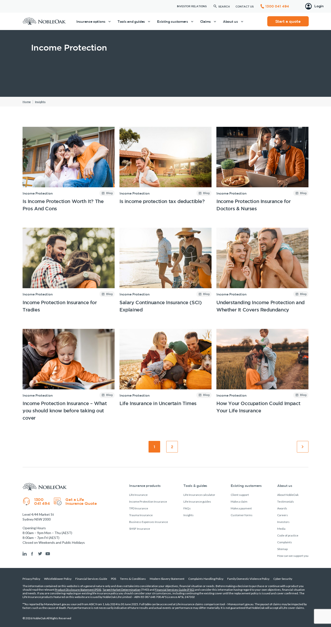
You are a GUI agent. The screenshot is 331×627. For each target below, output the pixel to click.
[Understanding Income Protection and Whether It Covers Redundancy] (262, 270)
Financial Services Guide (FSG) (174, 589)
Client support (240, 495)
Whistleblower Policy (57, 579)
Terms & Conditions (133, 579)
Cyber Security (282, 579)
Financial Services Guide (91, 579)
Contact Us (245, 6)
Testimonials (285, 501)
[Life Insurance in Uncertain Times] (165, 375)
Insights (188, 515)
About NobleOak (288, 495)
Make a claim (239, 501)
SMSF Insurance (139, 528)
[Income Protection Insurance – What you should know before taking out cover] (69, 375)
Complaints (284, 542)
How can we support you (292, 556)
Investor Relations (192, 6)
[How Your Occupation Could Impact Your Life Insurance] (262, 375)
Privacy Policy (31, 579)
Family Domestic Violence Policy (248, 579)
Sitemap (282, 549)
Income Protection (38, 193)
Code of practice (287, 535)
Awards (282, 508)
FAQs (187, 508)
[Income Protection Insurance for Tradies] (69, 270)
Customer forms (241, 515)
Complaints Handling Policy (205, 579)
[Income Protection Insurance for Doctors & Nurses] (262, 169)
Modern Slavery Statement (167, 579)
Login (319, 6)
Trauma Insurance (141, 515)
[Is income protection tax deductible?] (165, 169)
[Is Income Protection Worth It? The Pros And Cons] (69, 169)
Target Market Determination (121, 589)
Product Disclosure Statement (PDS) (78, 589)
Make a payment (241, 508)
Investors (283, 522)
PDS (113, 579)
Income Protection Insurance (148, 501)
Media (281, 528)
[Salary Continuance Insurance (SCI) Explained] (165, 270)
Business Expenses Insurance (148, 522)
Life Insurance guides (197, 501)
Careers (282, 515)
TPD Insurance (138, 508)
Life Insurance (138, 495)
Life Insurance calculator (199, 495)
